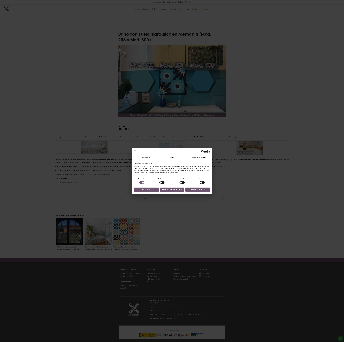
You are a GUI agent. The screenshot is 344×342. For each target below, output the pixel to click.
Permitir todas (198, 189)
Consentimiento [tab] (145, 157)
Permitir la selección (172, 189)
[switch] (161, 182)
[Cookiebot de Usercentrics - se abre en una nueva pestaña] (202, 151)
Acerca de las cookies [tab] (199, 157)
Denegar (146, 189)
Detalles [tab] (172, 157)
